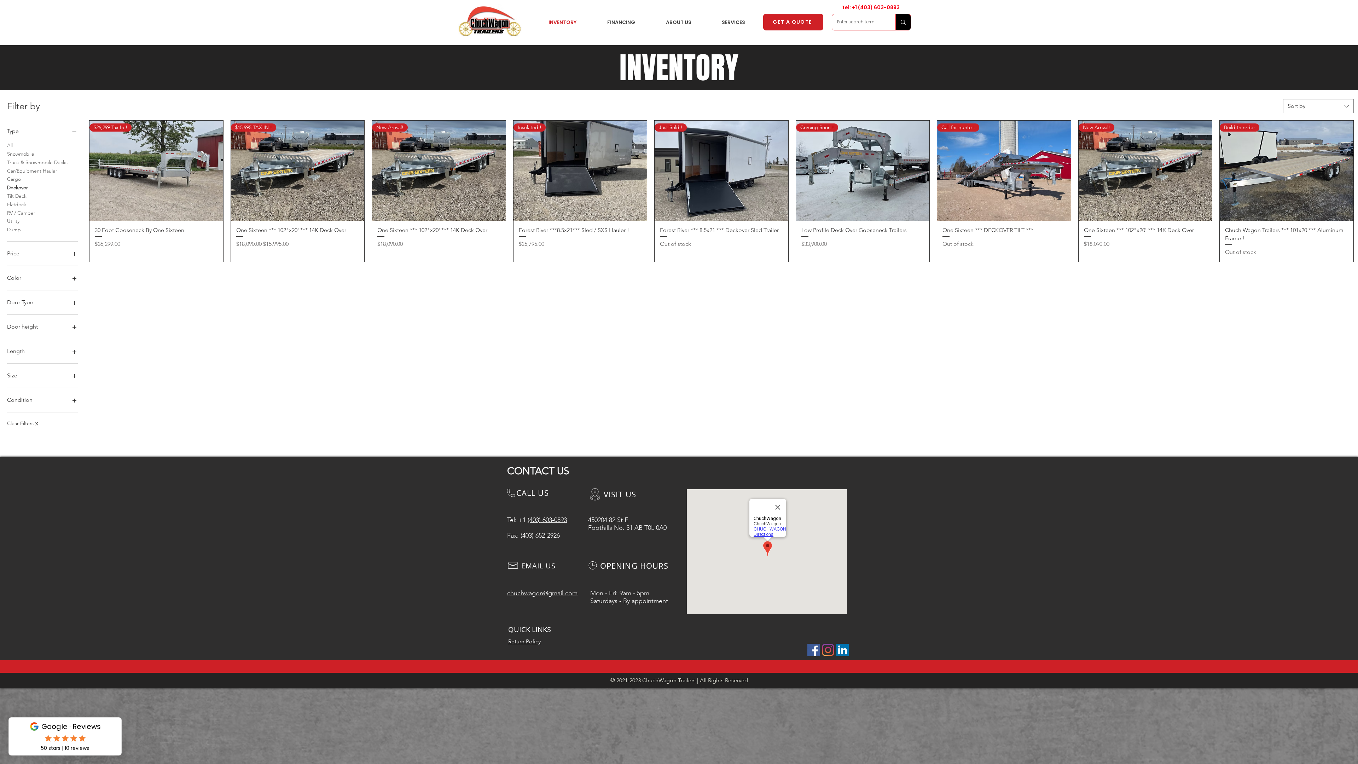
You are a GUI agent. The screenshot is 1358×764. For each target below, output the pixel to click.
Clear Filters (22, 423)
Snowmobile (20, 154)
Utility (13, 221)
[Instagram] (828, 650)
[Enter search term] (903, 22)
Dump (14, 229)
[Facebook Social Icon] (813, 650)
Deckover (17, 187)
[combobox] (1318, 106)
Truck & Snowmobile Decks (37, 162)
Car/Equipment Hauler (32, 171)
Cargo (14, 179)
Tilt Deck (17, 196)
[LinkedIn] (842, 650)
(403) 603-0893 (879, 7)
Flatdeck (16, 204)
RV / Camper (21, 213)
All (10, 145)
